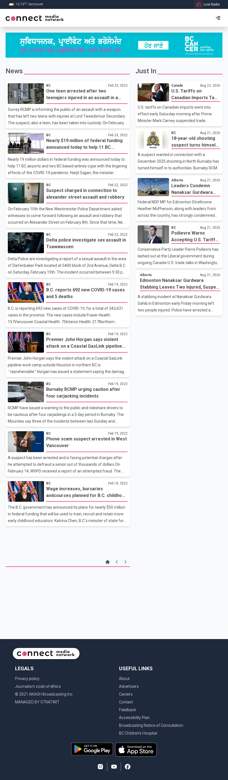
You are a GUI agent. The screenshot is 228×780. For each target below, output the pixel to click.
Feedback (127, 710)
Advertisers (129, 686)
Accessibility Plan (134, 717)
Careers (126, 694)
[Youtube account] (114, 766)
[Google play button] (92, 750)
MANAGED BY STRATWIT (37, 702)
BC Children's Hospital (138, 733)
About (124, 678)
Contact (126, 702)
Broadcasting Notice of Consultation (151, 725)
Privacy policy (27, 678)
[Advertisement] (67, 586)
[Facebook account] (127, 766)
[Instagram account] (100, 766)
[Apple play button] (136, 750)
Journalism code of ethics (38, 686)
